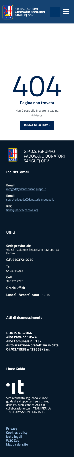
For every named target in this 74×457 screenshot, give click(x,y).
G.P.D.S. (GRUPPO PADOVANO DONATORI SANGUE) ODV (30, 12)
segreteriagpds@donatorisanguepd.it (30, 199)
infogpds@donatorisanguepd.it (26, 189)
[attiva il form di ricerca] (55, 12)
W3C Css (12, 440)
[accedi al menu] (66, 12)
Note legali (14, 436)
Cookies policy (17, 432)
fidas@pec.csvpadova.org (22, 210)
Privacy (11, 428)
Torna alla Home (37, 125)
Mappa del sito (17, 444)
